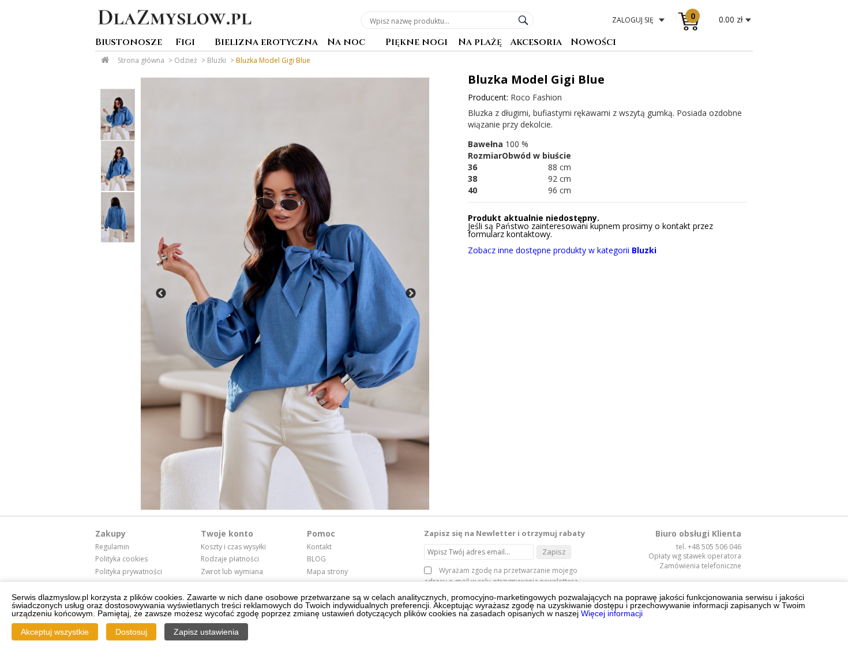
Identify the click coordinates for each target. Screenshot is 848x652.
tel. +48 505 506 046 (708, 547)
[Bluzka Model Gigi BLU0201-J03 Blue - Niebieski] (285, 293)
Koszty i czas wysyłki (233, 547)
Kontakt (319, 547)
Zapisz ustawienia (206, 631)
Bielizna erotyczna (266, 43)
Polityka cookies (121, 559)
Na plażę (480, 43)
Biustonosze (128, 43)
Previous (161, 293)
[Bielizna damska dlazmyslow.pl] (174, 33)
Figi (185, 43)
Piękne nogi (416, 43)
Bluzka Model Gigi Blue (273, 60)
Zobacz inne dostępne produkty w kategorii (562, 250)
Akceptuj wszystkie (55, 631)
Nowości (593, 43)
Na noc (346, 43)
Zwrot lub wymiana (232, 571)
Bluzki (216, 60)
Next (411, 293)
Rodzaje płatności (230, 559)
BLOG (316, 559)
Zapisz (554, 551)
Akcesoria (536, 43)
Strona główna (141, 60)
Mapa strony (327, 571)
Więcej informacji (612, 613)
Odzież (185, 60)
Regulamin (112, 547)
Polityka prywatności (128, 571)
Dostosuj (131, 631)
